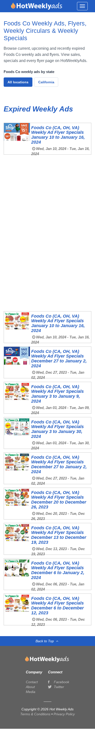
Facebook (61, 682)
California (46, 82)
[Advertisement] (47, 182)
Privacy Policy (64, 714)
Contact (32, 682)
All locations (18, 82)
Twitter (58, 687)
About (30, 687)
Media (30, 692)
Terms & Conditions (35, 714)
